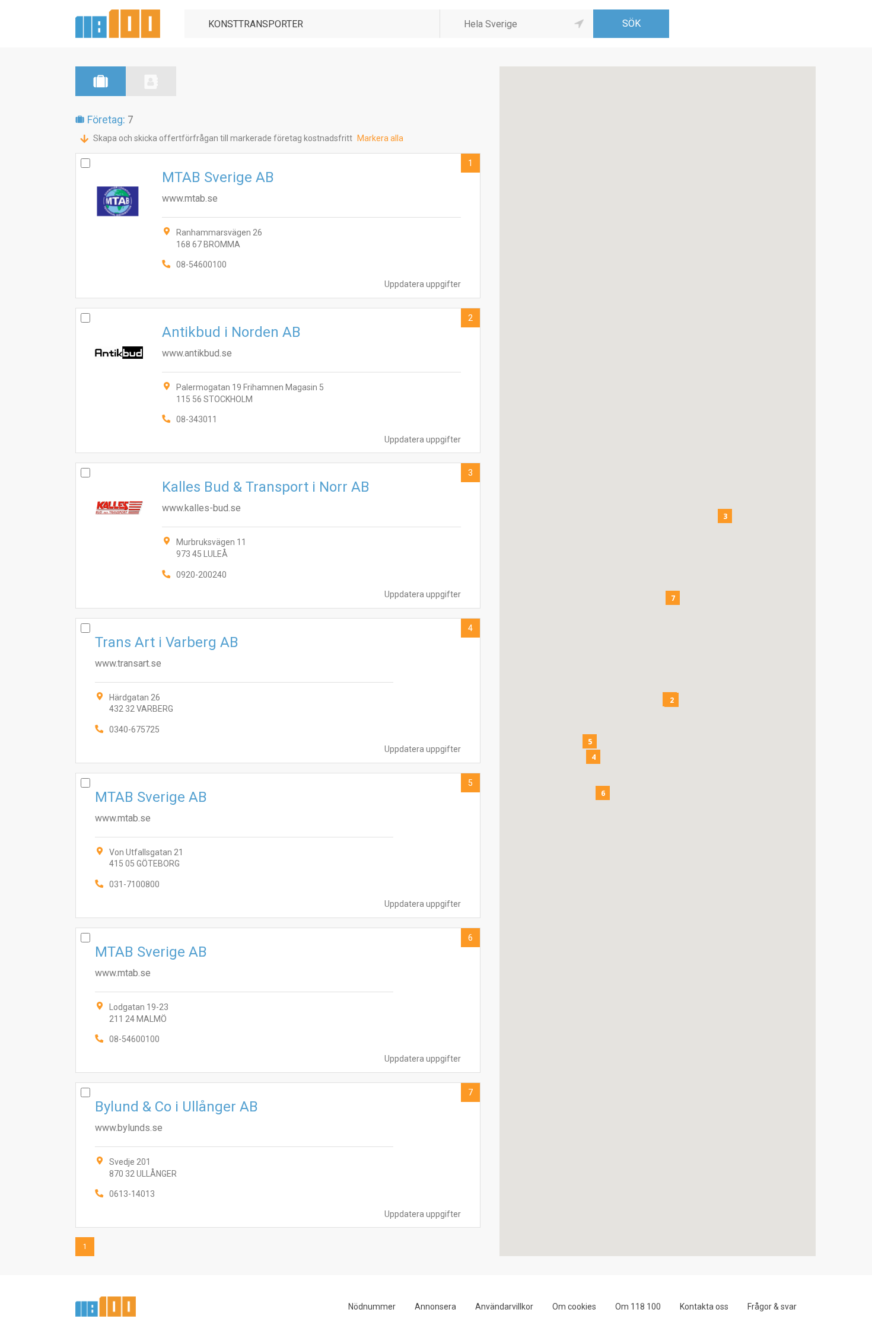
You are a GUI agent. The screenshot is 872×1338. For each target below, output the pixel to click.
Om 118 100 (638, 1306)
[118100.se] (117, 14)
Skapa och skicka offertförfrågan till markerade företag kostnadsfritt (222, 138)
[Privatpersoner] (151, 81)
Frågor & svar (772, 1306)
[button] (671, 700)
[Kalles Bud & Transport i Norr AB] (278, 535)
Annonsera (435, 1306)
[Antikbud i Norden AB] (278, 380)
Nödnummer (372, 1306)
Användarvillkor (504, 1306)
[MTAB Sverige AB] (278, 226)
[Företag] (100, 81)
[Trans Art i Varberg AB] (278, 691)
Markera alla (380, 138)
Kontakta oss (704, 1306)
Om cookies (574, 1306)
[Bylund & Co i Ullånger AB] (278, 1155)
